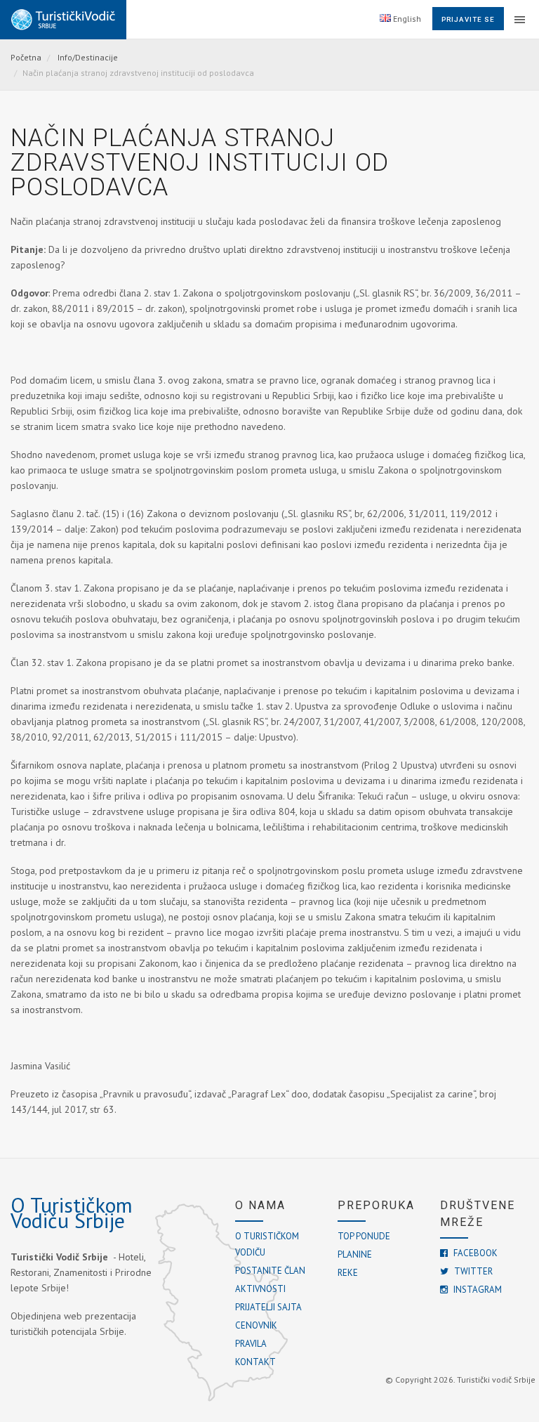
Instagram (476, 1290)
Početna (26, 57)
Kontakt (255, 1362)
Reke (348, 1273)
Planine (355, 1254)
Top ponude (364, 1236)
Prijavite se (468, 19)
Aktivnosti (260, 1289)
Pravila (251, 1344)
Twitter (472, 1271)
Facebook (474, 1253)
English (406, 18)
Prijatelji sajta (268, 1307)
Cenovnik (256, 1325)
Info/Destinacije (88, 57)
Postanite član (270, 1271)
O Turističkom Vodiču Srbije (72, 1212)
